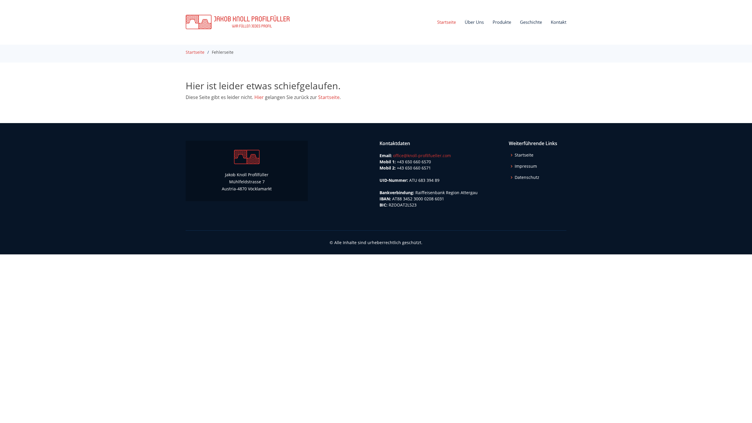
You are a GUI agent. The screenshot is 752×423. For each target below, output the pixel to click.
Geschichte (531, 22)
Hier (259, 97)
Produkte (502, 22)
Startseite (446, 22)
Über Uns (474, 22)
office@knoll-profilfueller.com (422, 155)
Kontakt (558, 22)
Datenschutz (527, 177)
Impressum (526, 166)
